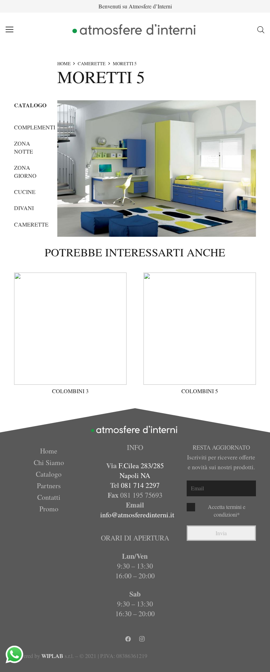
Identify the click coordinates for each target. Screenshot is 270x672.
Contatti (48, 497)
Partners (49, 485)
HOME (64, 63)
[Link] (135, 29)
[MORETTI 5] (156, 168)
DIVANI (24, 207)
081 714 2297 (140, 485)
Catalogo (49, 474)
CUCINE (25, 191)
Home (48, 451)
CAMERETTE (91, 63)
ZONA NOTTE (23, 147)
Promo (48, 508)
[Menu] (9, 29)
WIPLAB (52, 655)
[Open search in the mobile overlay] (260, 29)
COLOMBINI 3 (70, 391)
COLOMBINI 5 (199, 391)
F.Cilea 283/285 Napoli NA (141, 470)
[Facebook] (128, 639)
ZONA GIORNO (25, 171)
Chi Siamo (49, 462)
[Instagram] (142, 639)
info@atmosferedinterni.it (137, 514)
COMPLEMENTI (34, 127)
